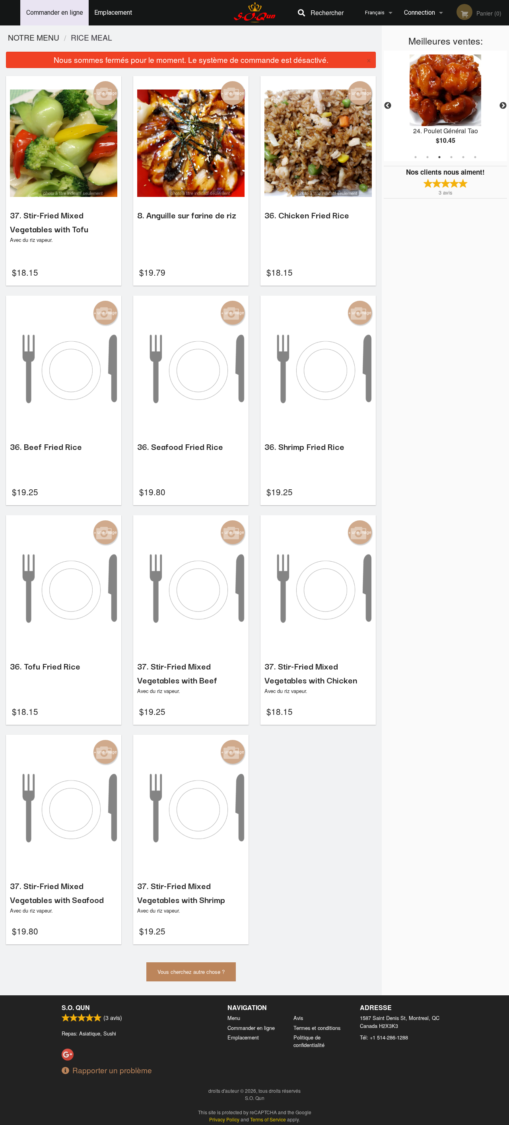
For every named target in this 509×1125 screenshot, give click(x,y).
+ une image (105, 93)
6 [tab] (475, 157)
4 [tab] (451, 157)
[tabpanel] (445, 106)
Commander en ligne (54, 12)
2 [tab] (427, 157)
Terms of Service (268, 1119)
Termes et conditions (316, 1028)
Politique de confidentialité (308, 1041)
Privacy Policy (224, 1119)
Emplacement (113, 12)
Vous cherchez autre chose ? (191, 971)
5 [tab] (463, 157)
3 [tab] (439, 157)
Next (503, 106)
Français (375, 13)
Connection (419, 12)
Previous (388, 106)
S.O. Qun (76, 1007)
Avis (298, 1018)
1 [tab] (416, 157)
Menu (233, 1018)
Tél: (384, 1037)
